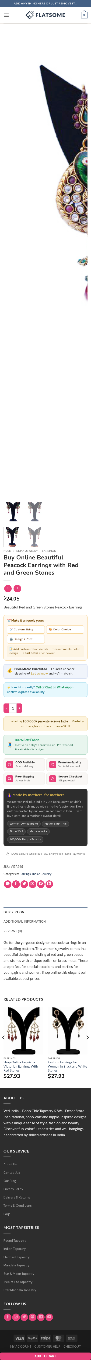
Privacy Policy (13, 1189)
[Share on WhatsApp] (8, 884)
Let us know (39, 673)
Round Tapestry (15, 1241)
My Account (21, 1347)
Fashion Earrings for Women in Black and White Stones (67, 1066)
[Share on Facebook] (16, 884)
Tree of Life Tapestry (18, 1282)
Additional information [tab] (25, 921)
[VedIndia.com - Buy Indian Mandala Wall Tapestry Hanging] (45, 15)
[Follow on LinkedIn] (41, 1317)
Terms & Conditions (18, 1206)
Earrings (49, 551)
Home (7, 551)
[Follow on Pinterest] (32, 1317)
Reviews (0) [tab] (13, 931)
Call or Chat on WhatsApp (54, 687)
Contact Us (12, 1173)
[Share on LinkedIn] (49, 884)
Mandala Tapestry (16, 1265)
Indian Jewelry (27, 551)
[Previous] (16, 276)
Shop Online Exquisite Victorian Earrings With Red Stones (21, 1066)
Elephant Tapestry (17, 1257)
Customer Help (47, 1347)
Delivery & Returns (17, 1197)
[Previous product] (17, 589)
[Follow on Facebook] (8, 1317)
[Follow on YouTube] (49, 1317)
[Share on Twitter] (24, 884)
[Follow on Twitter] (24, 1317)
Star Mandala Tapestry (20, 1290)
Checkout (72, 1347)
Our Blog (10, 1181)
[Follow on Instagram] (16, 1317)
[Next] (87, 1046)
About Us (10, 1164)
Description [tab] (14, 912)
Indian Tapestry (15, 1249)
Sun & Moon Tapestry (19, 1274)
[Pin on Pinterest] (41, 884)
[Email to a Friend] (32, 884)
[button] (6, 15)
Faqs (7, 1214)
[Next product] (8, 589)
